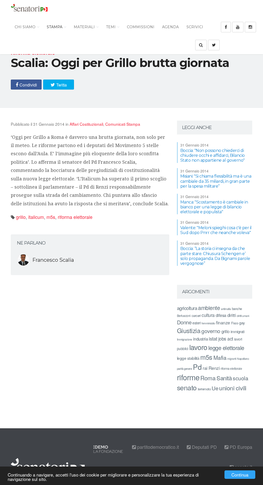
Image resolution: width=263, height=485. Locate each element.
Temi (111, 27)
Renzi (214, 368)
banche (237, 308)
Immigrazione (184, 339)
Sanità (224, 378)
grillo (21, 217)
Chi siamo (25, 27)
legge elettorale (226, 348)
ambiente (209, 308)
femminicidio (208, 323)
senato (187, 387)
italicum (36, 217)
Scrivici (194, 27)
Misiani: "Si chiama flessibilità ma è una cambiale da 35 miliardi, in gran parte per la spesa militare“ (215, 181)
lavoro (198, 347)
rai (205, 368)
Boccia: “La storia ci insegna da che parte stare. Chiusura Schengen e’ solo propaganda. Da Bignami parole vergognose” (215, 256)
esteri (196, 322)
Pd (197, 367)
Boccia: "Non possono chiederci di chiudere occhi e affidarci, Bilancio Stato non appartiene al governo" (212, 155)
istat (213, 338)
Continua (239, 474)
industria (200, 339)
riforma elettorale (75, 217)
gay (242, 322)
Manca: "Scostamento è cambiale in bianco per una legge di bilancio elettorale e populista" (214, 207)
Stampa (55, 27)
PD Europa (240, 446)
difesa (221, 315)
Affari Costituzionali (86, 124)
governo (210, 331)
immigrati (238, 331)
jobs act (225, 338)
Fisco (234, 323)
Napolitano (243, 359)
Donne (184, 322)
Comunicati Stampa (122, 124)
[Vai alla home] (29, 9)
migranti (231, 359)
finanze (223, 322)
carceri (196, 315)
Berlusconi (184, 315)
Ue (215, 388)
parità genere (184, 368)
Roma (207, 378)
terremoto (204, 388)
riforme (188, 377)
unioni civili (232, 387)
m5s (50, 217)
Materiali (85, 27)
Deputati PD (204, 446)
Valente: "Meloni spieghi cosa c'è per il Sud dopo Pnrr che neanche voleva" (216, 230)
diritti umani (243, 316)
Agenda (170, 27)
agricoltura (187, 307)
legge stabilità (188, 358)
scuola (240, 378)
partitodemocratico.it (157, 446)
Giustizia (189, 330)
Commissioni (140, 27)
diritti (231, 315)
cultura (208, 315)
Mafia (220, 357)
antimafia (226, 309)
